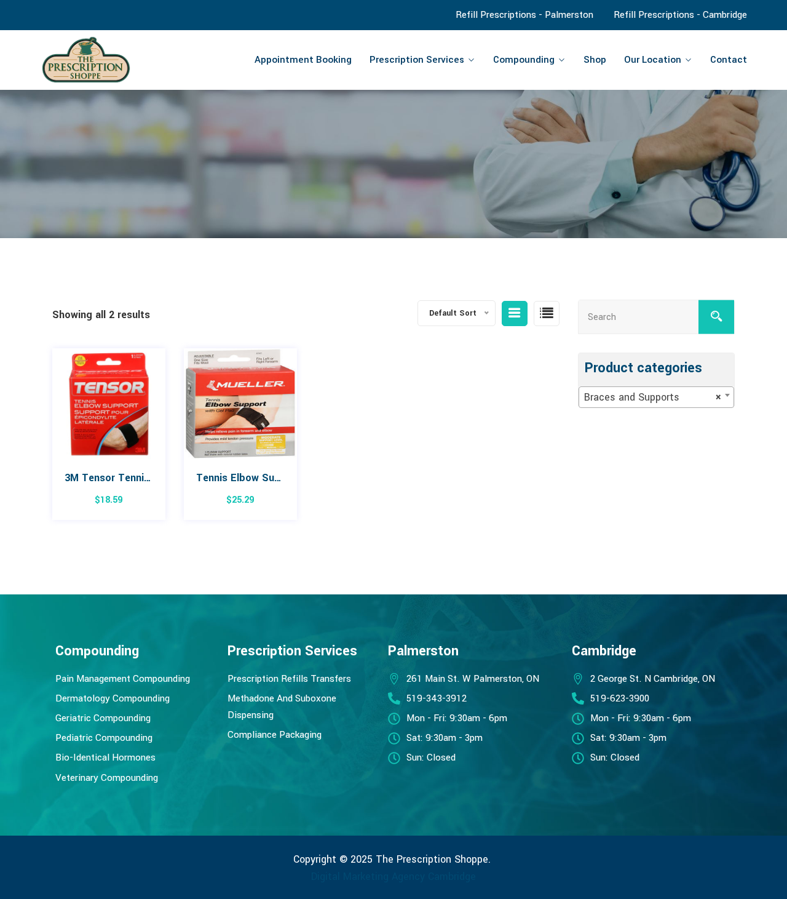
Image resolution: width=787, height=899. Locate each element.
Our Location (652, 59)
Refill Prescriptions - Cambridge (680, 15)
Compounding (524, 59)
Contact (728, 59)
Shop (594, 59)
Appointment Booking (303, 59)
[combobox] (656, 397)
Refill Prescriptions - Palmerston (524, 15)
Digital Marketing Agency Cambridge (393, 876)
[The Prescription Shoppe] (121, 59)
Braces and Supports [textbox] (652, 397)
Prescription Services (417, 59)
